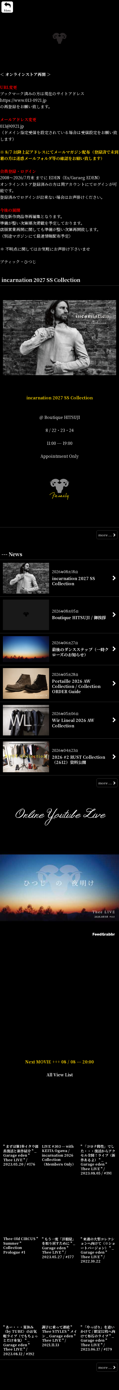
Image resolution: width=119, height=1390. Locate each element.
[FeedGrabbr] (104, 934)
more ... (105, 534)
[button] (7, 7)
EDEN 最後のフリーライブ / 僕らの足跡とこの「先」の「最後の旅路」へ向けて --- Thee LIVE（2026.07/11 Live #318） (59, 945)
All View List (60, 1075)
